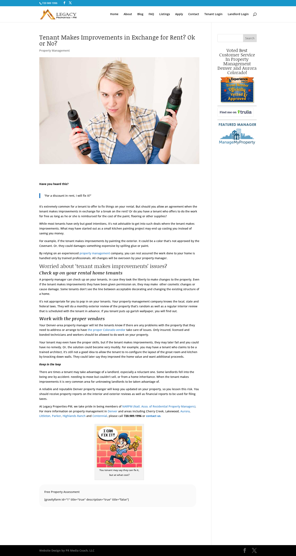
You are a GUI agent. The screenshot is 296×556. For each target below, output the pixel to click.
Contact (193, 14)
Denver (112, 411)
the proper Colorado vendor (106, 330)
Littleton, (45, 416)
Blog (140, 14)
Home (114, 14)
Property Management (54, 50)
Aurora (185, 411)
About (128, 14)
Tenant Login (213, 14)
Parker (56, 416)
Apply (179, 14)
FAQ (151, 14)
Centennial (99, 416)
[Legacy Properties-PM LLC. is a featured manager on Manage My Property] (237, 145)
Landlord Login (238, 14)
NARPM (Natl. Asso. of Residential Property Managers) (158, 406)
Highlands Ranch (74, 416)
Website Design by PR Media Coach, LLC (66, 550)
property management (95, 253)
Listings (164, 14)
